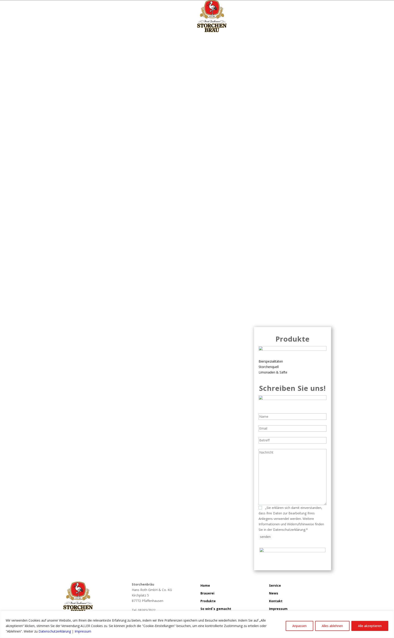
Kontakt (276, 601)
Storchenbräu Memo (209, 271)
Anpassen (299, 626)
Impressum (83, 631)
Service (275, 585)
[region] (197, 624)
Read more (77, 290)
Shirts (159, 271)
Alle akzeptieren (370, 626)
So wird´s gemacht (215, 609)
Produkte (208, 601)
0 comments (238, 271)
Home (205, 585)
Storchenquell (269, 367)
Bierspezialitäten (271, 361)
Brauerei (207, 593)
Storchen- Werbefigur (179, 271)
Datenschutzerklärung (55, 631)
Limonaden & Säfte (273, 372)
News (273, 593)
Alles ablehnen (332, 626)
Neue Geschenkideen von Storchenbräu (121, 263)
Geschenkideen (142, 271)
